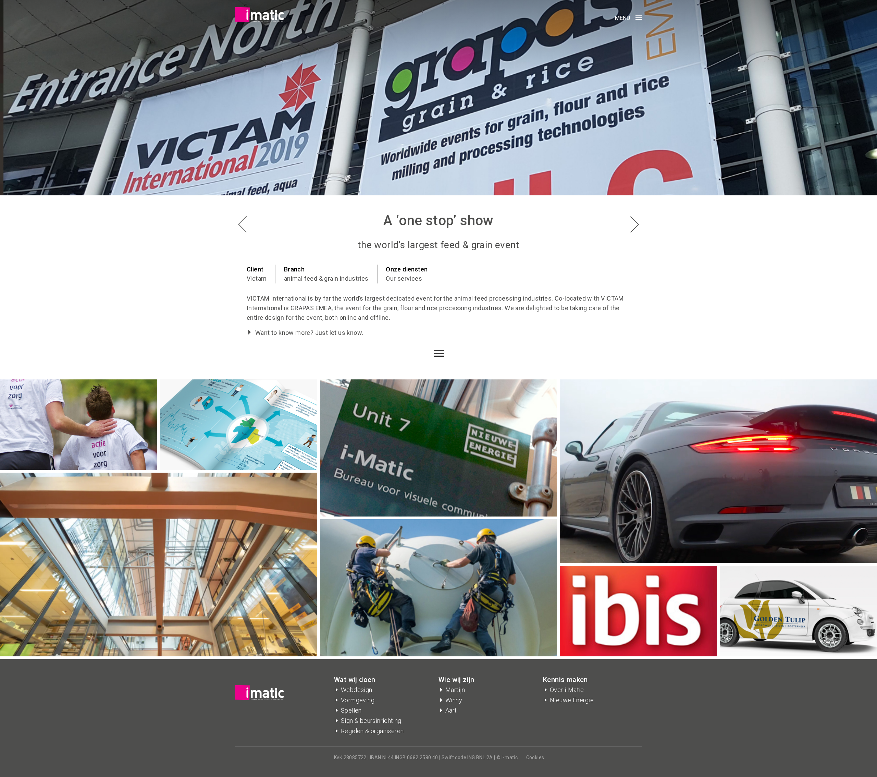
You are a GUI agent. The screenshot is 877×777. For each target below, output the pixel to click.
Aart (451, 710)
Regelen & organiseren (372, 730)
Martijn (455, 689)
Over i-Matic (567, 689)
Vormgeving (357, 700)
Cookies (535, 757)
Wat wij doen (354, 680)
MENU (622, 17)
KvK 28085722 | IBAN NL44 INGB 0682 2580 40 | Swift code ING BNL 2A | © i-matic (426, 757)
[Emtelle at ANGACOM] (634, 224)
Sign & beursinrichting (371, 720)
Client (255, 269)
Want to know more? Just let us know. (309, 332)
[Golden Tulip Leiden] (242, 224)
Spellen (351, 710)
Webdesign (356, 689)
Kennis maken (565, 680)
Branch (294, 269)
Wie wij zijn (456, 680)
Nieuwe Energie (572, 700)
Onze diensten (407, 269)
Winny (453, 700)
